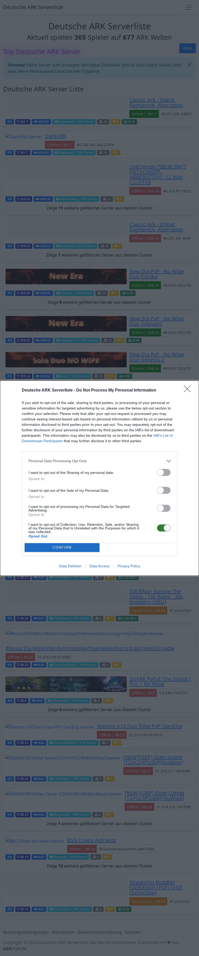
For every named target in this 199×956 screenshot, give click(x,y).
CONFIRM (62, 547)
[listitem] (99, 461)
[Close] (189, 390)
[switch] (163, 472)
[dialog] (99, 478)
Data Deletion (70, 566)
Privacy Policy (129, 566)
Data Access (99, 566)
